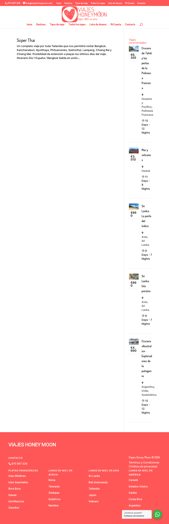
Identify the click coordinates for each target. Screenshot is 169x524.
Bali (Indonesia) (98, 482)
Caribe (133, 492)
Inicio (59, 3)
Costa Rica (135, 499)
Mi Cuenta (129, 3)
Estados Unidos (138, 486)
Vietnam (94, 501)
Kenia (52, 480)
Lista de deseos (115, 3)
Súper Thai (26, 40)
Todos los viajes (98, 3)
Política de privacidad (143, 466)
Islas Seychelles (18, 482)
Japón (92, 495)
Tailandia (94, 488)
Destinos (68, 3)
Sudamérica (149, 394)
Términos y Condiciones (144, 462)
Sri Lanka (94, 475)
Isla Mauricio (16, 501)
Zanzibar (13, 507)
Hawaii (146, 170)
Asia (144, 236)
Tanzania (54, 486)
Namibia (53, 505)
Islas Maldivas (17, 475)
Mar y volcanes (146, 155)
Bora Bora (14, 488)
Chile (145, 390)
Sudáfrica (54, 499)
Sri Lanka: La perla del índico (146, 216)
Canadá (133, 480)
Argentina (148, 386)
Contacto (141, 3)
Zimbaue (54, 492)
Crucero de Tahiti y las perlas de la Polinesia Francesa (147, 68)
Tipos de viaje (81, 3)
